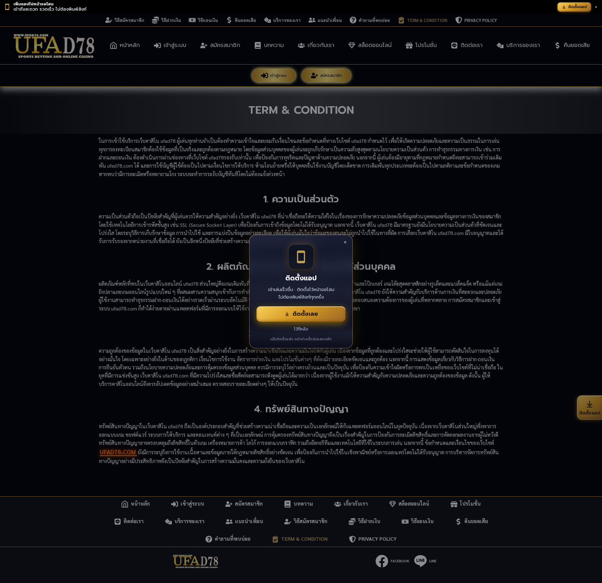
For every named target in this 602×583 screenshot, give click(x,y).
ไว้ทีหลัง (301, 329)
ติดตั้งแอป (577, 7)
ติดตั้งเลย (305, 314)
